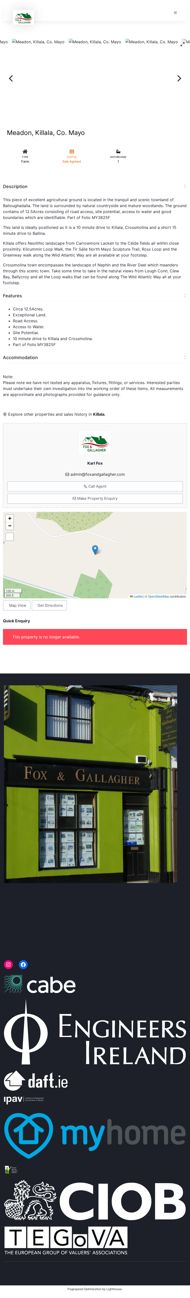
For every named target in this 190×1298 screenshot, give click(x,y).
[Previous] (11, 78)
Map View (17, 605)
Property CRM (92, 1267)
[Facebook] (23, 964)
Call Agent (96, 486)
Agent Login (123, 1267)
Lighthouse (114, 1289)
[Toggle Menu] (175, 12)
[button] (95, 550)
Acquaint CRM (50, 1267)
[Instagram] (8, 964)
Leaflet (138, 596)
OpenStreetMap (158, 596)
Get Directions (50, 605)
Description (15, 186)
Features (12, 295)
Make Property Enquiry (97, 498)
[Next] (178, 78)
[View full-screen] (182, 44)
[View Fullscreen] (9, 537)
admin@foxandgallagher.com (98, 474)
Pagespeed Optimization (84, 1289)
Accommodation (20, 357)
